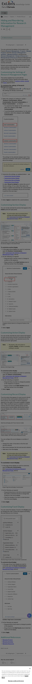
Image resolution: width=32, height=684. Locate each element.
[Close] (30, 668)
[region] (16, 675)
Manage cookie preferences (16, 681)
